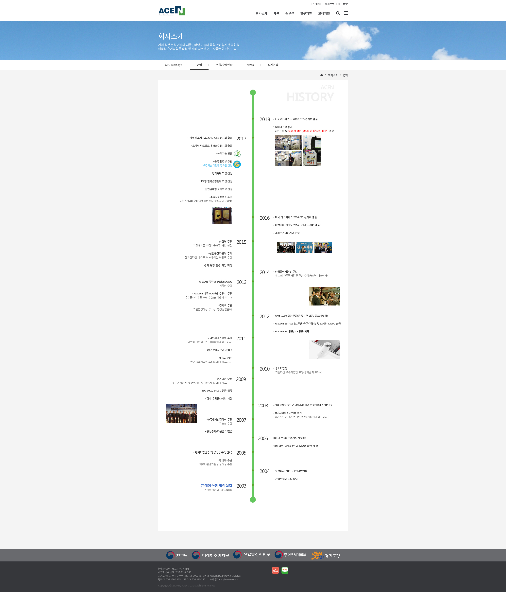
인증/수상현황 (224, 65)
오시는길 (273, 65)
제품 (276, 13)
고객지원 (324, 13)
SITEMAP (343, 4)
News (250, 65)
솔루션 (289, 13)
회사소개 (262, 13)
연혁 (199, 65)
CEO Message (173, 65)
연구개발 (306, 13)
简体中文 (329, 4)
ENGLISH (316, 4)
